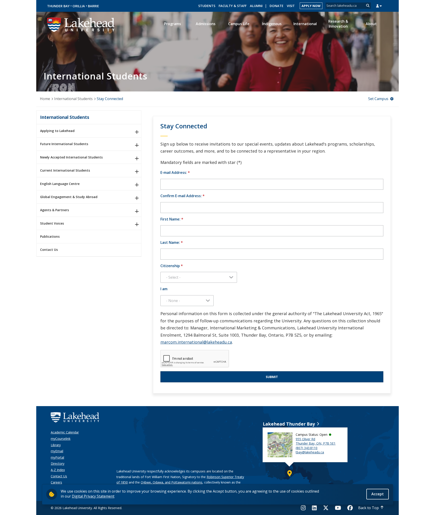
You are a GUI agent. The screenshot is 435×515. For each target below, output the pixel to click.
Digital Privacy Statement (93, 496)
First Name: (171, 219)
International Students (73, 98)
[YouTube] (338, 508)
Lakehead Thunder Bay (289, 424)
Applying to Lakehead (57, 131)
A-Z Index (58, 470)
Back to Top (368, 507)
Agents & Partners (54, 210)
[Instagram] (304, 508)
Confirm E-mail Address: (182, 195)
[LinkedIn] (314, 508)
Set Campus (378, 98)
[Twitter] (325, 508)
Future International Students (64, 144)
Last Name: (171, 242)
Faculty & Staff (232, 6)
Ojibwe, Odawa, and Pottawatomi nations (171, 482)
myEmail (57, 451)
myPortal (57, 457)
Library (56, 445)
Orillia (78, 6)
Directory (57, 463)
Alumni (256, 6)
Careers (56, 482)
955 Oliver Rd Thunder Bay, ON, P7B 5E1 (316, 441)
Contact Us (49, 249)
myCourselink (60, 438)
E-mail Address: (175, 172)
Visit (291, 6)
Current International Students (65, 170)
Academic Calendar (65, 432)
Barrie (93, 6)
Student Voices (52, 223)
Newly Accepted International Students (71, 157)
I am (163, 288)
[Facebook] (350, 508)
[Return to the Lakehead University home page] (81, 24)
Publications (50, 236)
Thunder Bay (58, 6)
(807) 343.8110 (306, 448)
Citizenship (171, 265)
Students (206, 6)
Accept (377, 493)
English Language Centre (60, 184)
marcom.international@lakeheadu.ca (196, 342)
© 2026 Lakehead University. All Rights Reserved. (86, 508)
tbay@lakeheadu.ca (310, 452)
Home (45, 98)
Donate (276, 6)
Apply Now (311, 6)
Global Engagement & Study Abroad (68, 197)
